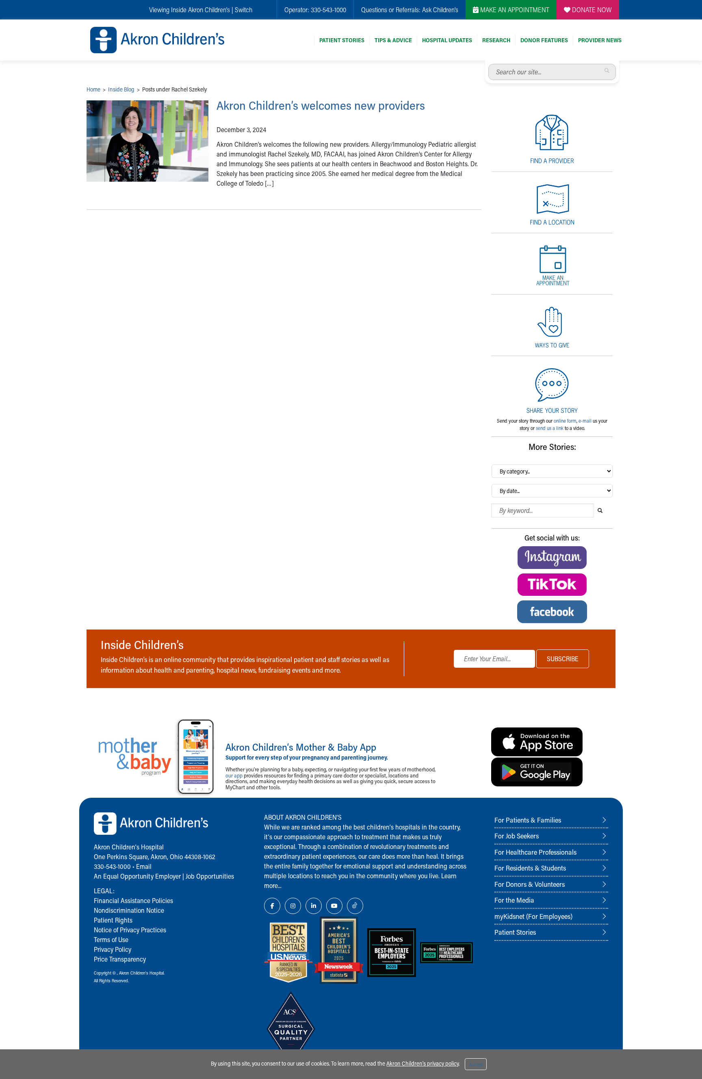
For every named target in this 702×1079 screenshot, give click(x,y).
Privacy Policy (112, 949)
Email (144, 866)
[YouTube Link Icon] (334, 906)
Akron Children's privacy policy (422, 1063)
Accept (476, 1064)
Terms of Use (111, 939)
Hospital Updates (447, 40)
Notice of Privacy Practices (130, 929)
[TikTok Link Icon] (355, 906)
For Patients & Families (527, 819)
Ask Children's (440, 9)
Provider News (600, 40)
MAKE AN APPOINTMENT (514, 9)
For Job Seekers (516, 835)
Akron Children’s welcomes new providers (321, 105)
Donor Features (544, 40)
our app (234, 775)
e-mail (585, 420)
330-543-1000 (328, 9)
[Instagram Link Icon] (293, 906)
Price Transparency (120, 959)
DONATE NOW (591, 9)
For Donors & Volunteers (529, 883)
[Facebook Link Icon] (272, 906)
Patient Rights (113, 920)
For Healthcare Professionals (535, 851)
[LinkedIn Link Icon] (314, 906)
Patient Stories (341, 40)
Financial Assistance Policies (133, 900)
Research (496, 40)
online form (565, 420)
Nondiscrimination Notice (129, 910)
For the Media (514, 899)
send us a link (549, 428)
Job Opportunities (210, 876)
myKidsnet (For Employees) (533, 916)
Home (93, 89)
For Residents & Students (530, 867)
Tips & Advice (393, 40)
